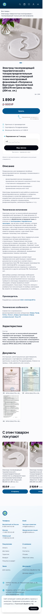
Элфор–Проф (34, 313)
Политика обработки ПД (31, 570)
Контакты (26, 551)
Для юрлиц (6, 570)
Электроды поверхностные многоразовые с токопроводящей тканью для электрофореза (17, 15)
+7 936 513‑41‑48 (8, 538)
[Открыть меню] (38, 4)
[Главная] (4, 4)
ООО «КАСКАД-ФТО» (28, 300)
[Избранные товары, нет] (29, 4)
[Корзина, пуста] (24, 4)
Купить (21, 111)
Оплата (4, 548)
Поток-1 (10, 315)
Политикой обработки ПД (24, 604)
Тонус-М (18, 317)
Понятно (34, 608)
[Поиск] (20, 4)
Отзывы (25, 554)
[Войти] (33, 4)
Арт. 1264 (37, 94)
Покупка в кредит (8, 561)
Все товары (5, 11)
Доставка (5, 551)
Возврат (5, 557)
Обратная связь (28, 557)
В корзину (15, 491)
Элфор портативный (21, 315)
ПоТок (4, 315)
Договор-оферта (28, 573)
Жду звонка (21, 148)
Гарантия (5, 554)
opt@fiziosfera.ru (28, 532)
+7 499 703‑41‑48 (8, 532)
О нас (25, 548)
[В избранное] (25, 444)
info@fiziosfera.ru (29, 526)
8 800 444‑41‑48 (8, 526)
